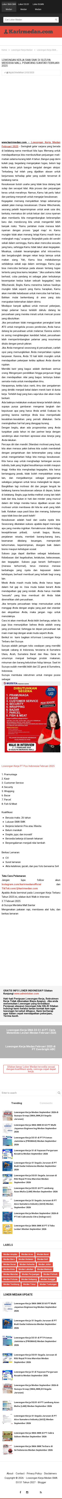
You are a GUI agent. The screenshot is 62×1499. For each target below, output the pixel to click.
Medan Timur (29, 1284)
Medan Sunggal (48, 1279)
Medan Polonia (10, 1279)
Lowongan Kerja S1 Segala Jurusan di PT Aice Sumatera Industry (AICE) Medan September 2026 (35, 1204)
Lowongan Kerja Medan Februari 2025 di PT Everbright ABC (30, 1048)
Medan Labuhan (26, 1269)
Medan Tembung (11, 1284)
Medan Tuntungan (48, 1284)
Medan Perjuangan (30, 1274)
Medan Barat (43, 1254)
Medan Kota (9, 1269)
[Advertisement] (31, 109)
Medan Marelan (10, 1274)
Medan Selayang (29, 1279)
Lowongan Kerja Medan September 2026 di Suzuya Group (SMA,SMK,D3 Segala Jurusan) (36, 1115)
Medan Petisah (50, 1274)
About (10, 1473)
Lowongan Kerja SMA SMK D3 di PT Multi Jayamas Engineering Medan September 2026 (35, 1128)
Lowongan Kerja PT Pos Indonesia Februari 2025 (28, 766)
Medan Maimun (44, 1269)
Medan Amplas (10, 1254)
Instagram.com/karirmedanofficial (21, 884)
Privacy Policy (34, 1473)
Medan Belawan (26, 1259)
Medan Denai (9, 1264)
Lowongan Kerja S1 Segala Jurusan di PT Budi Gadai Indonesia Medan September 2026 (35, 1166)
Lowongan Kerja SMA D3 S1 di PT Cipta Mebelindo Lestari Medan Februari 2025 (31, 1031)
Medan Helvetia (27, 1264)
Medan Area (27, 1254)
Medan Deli (42, 1259)
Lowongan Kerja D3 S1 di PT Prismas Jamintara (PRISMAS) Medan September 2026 (35, 1141)
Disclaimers (50, 1473)
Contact (20, 1473)
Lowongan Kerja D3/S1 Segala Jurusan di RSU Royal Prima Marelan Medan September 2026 (35, 1179)
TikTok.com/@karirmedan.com (20, 888)
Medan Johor (44, 1264)
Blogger (42, 1482)
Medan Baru (9, 1259)
